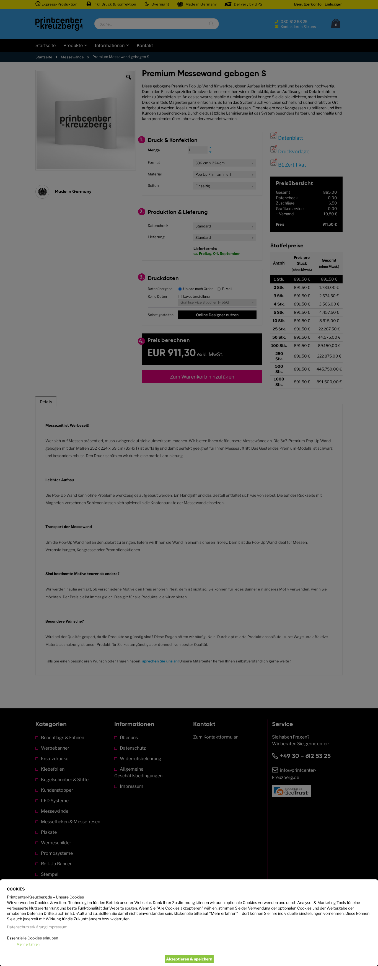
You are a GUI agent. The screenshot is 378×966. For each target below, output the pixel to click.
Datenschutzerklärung (26, 926)
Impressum (57, 926)
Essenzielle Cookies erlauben (32, 938)
